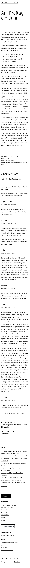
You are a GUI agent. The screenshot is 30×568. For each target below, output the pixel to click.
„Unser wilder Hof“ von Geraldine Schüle (13, 482)
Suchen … (4, 486)
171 (13, 162)
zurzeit (12, 160)
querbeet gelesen (9, 3)
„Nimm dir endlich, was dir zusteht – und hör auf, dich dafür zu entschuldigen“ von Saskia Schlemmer (14, 458)
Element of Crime (6, 50)
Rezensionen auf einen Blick (9, 542)
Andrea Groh (6, 158)
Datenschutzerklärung (7, 550)
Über (2, 545)
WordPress (17, 562)
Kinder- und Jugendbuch (8, 505)
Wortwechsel (5, 515)
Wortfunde (4, 512)
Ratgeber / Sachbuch (7, 507)
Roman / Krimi (5, 510)
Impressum (4, 547)
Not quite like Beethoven (11, 179)
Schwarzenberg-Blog (7, 535)
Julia (3, 250)
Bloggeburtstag (18, 162)
